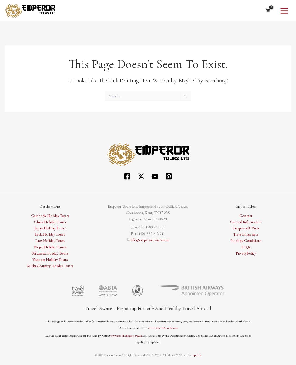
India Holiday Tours (50, 234)
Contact (245, 215)
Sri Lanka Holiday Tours (50, 253)
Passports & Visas (246, 228)
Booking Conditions (246, 240)
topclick (196, 355)
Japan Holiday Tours (50, 228)
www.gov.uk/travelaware (163, 328)
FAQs (246, 246)
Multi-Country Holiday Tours (50, 265)
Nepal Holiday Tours (50, 246)
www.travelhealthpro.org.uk (126, 336)
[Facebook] (127, 176)
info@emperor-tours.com (150, 239)
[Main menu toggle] (284, 10)
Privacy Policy (246, 253)
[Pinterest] (168, 176)
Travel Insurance (246, 234)
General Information (246, 221)
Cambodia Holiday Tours (50, 215)
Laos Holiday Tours (50, 240)
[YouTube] (154, 176)
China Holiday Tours (50, 221)
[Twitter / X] (141, 176)
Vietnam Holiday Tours (50, 259)
